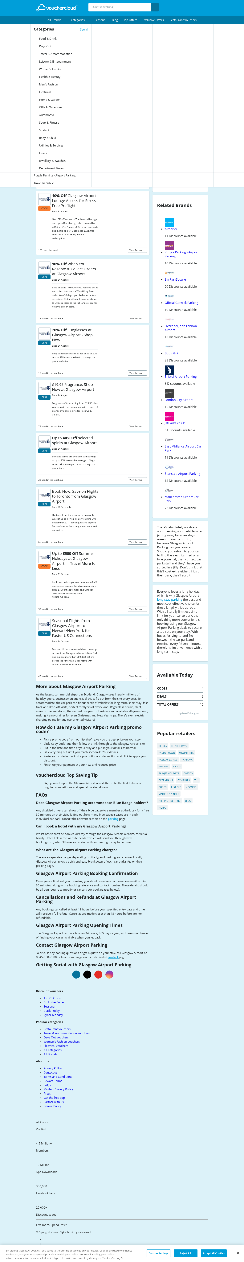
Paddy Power (167, 752)
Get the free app (54, 1097)
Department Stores (51, 168)
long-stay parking (169, 599)
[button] (56, 20)
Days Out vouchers (56, 1037)
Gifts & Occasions (50, 107)
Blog (115, 20)
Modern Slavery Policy (58, 1089)
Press (47, 1093)
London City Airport (179, 400)
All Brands (50, 1054)
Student (43, 130)
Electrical (44, 92)
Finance (43, 153)
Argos (177, 766)
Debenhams (166, 780)
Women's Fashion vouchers (62, 1041)
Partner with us (54, 1102)
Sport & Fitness (48, 122)
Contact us (50, 1072)
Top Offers (130, 20)
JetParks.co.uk (175, 423)
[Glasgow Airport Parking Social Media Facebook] (76, 975)
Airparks (171, 229)
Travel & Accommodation (55, 54)
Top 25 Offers (52, 998)
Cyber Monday (53, 1015)
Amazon (164, 766)
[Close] (238, 1253)
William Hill (186, 752)
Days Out (44, 46)
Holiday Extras (168, 759)
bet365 (163, 746)
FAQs (47, 1085)
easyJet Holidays (169, 773)
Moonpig (190, 787)
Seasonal (100, 20)
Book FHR (171, 353)
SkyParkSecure (175, 279)
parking (113, 819)
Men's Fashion (48, 84)
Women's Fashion (50, 69)
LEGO (188, 800)
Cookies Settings (158, 1253)
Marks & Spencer (169, 794)
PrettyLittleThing (170, 800)
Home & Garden (49, 99)
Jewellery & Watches (52, 161)
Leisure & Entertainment (54, 61)
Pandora (187, 759)
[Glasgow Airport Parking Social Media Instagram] (109, 975)
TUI (196, 780)
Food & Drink (47, 38)
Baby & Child (47, 138)
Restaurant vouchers (183, 20)
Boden (163, 787)
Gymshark (183, 780)
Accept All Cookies (214, 1253)
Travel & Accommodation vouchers (67, 1033)
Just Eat (176, 787)
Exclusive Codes (54, 1002)
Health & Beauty (49, 77)
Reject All (185, 1253)
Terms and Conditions (58, 1076)
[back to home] (57, 8)
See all (84, 29)
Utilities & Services (50, 145)
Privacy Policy (53, 1068)
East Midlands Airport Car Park (183, 448)
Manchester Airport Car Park (182, 499)
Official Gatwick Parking (181, 303)
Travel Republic (44, 183)
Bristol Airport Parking (181, 376)
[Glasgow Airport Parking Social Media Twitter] (87, 975)
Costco (188, 773)
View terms (135, 250)
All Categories (53, 1050)
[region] (122, 1253)
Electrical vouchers (56, 1046)
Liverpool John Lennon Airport (181, 328)
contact (113, 957)
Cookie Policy (52, 1106)
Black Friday (52, 1010)
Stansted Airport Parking (182, 474)
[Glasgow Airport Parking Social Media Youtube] (98, 975)
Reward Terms (53, 1081)
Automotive (46, 115)
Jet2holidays (179, 746)
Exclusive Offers (153, 20)
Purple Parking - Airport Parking (54, 175)
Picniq (162, 807)
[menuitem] (56, 20)
